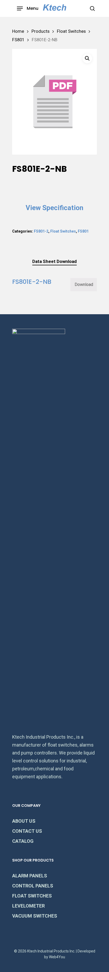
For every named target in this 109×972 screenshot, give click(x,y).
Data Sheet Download (54, 261)
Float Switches (71, 31)
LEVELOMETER (28, 906)
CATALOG (23, 841)
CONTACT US (27, 831)
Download (84, 284)
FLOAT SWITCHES (32, 896)
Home (18, 31)
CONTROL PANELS (32, 885)
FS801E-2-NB (31, 281)
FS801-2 (41, 231)
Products (40, 31)
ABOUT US (23, 821)
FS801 (18, 39)
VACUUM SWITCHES (34, 916)
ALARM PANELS (29, 875)
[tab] (54, 261)
